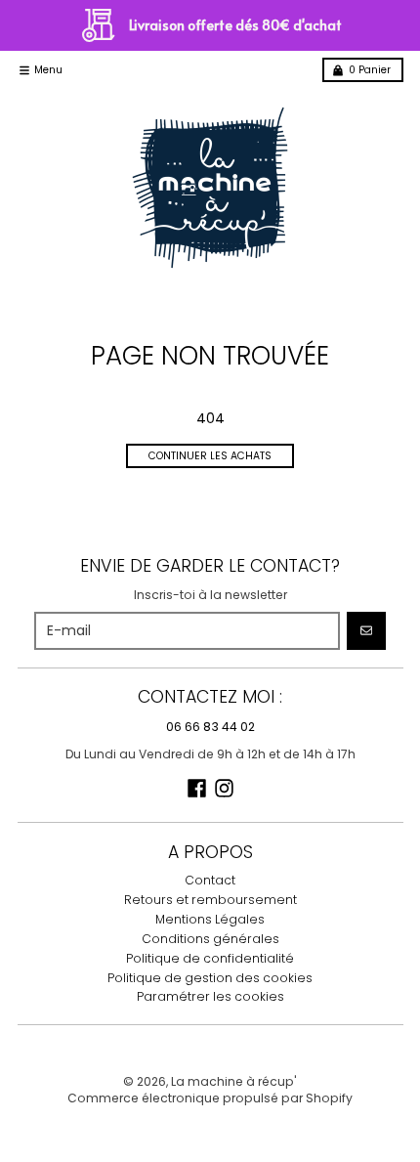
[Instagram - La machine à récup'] (224, 788)
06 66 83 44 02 (210, 726)
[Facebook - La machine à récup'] (197, 788)
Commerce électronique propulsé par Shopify (210, 1098)
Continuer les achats (210, 456)
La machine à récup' (234, 1081)
